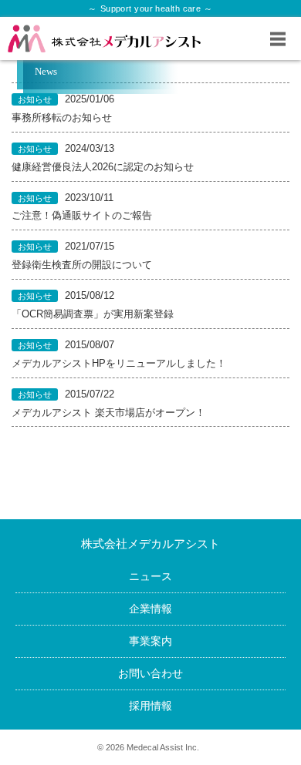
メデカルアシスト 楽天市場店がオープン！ (108, 413)
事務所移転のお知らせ (62, 117)
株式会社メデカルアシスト (150, 543)
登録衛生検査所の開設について (82, 265)
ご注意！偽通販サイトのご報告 (82, 215)
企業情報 (150, 608)
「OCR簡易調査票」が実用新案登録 (93, 314)
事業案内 (150, 641)
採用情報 (150, 706)
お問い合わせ (150, 673)
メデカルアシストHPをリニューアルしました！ (119, 363)
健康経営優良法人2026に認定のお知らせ (103, 167)
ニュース (150, 576)
